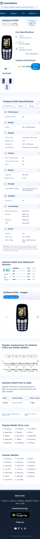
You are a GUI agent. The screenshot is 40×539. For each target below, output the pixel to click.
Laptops (13, 13)
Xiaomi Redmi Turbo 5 (9, 476)
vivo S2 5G (20, 458)
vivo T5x (19, 469)
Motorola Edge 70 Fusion (20, 462)
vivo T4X (8, 469)
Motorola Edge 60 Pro (21, 476)
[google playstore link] (20, 517)
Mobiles (2, 13)
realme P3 (20, 465)
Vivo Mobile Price (32, 429)
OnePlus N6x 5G (31, 465)
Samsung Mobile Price (9, 429)
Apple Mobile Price (9, 439)
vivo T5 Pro (8, 480)
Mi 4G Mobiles (31, 432)
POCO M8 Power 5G (8, 472)
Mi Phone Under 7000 (32, 443)
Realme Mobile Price (21, 432)
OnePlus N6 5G (32, 469)
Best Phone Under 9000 (32, 439)
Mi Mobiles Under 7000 (21, 443)
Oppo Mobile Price (9, 432)
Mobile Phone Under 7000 (21, 439)
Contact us (5, 501)
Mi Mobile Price (20, 429)
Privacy (35, 501)
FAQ (22, 503)
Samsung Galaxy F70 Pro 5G (32, 462)
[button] (2, 7)
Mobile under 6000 (8, 436)
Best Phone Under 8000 (9, 443)
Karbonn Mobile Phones (13, 414)
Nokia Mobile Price (32, 436)
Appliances (32, 13)
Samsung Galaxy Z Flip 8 (8, 465)
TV (22, 13)
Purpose (21, 501)
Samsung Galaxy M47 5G (21, 472)
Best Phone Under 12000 (20, 436)
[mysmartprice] (8, 3)
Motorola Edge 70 (31, 472)
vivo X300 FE (20, 480)
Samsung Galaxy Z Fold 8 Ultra (9, 462)
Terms (18, 503)
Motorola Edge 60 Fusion (31, 476)
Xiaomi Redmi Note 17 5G (32, 458)
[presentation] (6, 317)
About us (14, 501)
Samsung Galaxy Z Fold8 (8, 458)
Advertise (28, 501)
